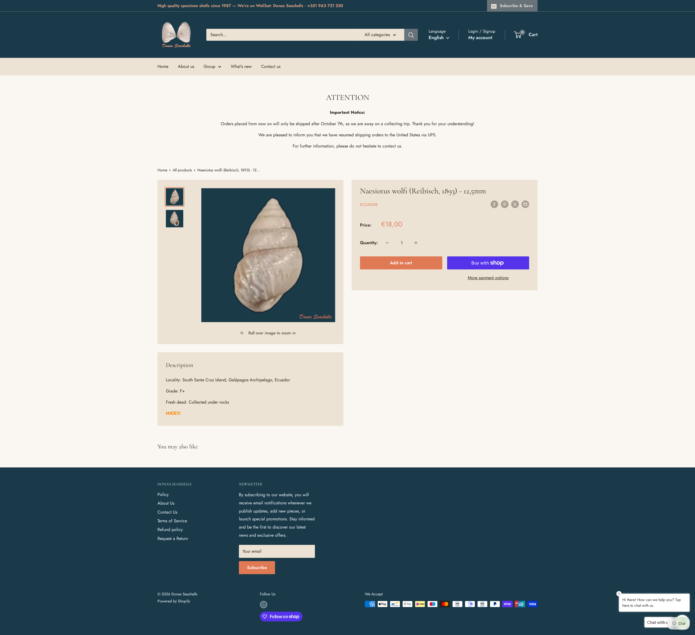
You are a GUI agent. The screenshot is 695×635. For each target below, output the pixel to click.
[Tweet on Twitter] (515, 204)
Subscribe (257, 567)
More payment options (488, 278)
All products (182, 170)
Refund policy (170, 529)
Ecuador (369, 204)
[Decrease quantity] (387, 243)
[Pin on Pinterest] (504, 204)
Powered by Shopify (173, 601)
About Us (165, 503)
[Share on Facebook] (494, 204)
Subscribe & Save (516, 6)
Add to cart (401, 263)
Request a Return (172, 538)
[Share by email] (525, 204)
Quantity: (369, 243)
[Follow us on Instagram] (263, 605)
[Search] (411, 35)
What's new (241, 66)
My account (480, 37)
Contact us (270, 66)
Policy (163, 494)
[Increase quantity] (416, 243)
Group (209, 66)
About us (186, 66)
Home (162, 66)
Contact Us (167, 512)
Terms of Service (172, 521)
